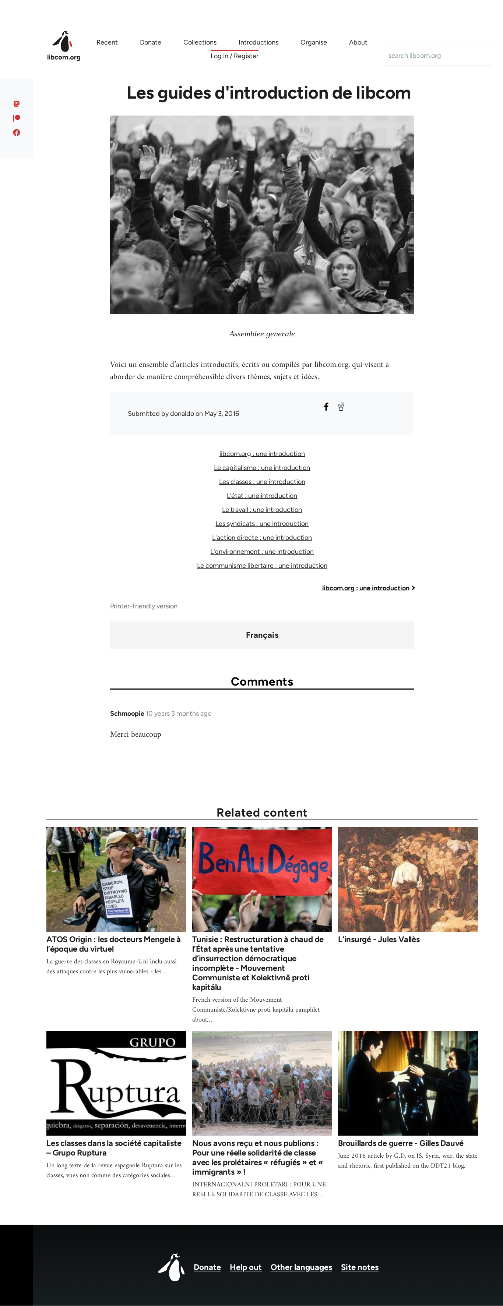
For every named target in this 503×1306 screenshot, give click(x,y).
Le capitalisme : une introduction (262, 468)
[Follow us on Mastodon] (16, 103)
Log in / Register (234, 56)
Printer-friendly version (143, 606)
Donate (207, 1267)
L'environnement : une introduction (262, 552)
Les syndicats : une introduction (262, 524)
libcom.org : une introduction (262, 454)
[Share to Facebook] (326, 407)
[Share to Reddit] (341, 407)
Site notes (360, 1267)
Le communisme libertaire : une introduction (262, 566)
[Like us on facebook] (16, 132)
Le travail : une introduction (262, 510)
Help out (246, 1267)
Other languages (301, 1267)
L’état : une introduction (262, 496)
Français (262, 635)
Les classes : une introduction (262, 482)
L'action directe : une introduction (262, 538)
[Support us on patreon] (16, 118)
